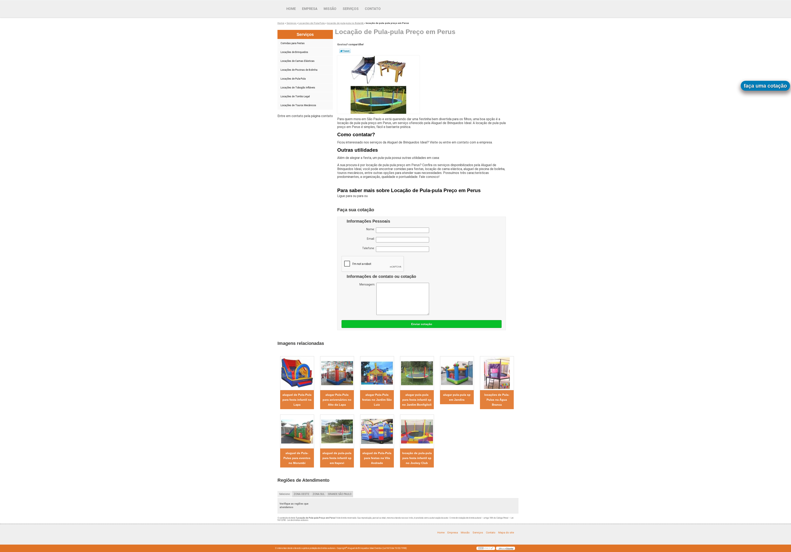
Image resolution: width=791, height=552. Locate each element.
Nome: (371, 229)
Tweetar (345, 51)
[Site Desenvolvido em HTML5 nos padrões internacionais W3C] (485, 548)
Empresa (309, 9)
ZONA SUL (318, 494)
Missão (330, 9)
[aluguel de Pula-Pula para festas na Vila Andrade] (377, 432)
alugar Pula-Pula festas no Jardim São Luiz (377, 399)
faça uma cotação (765, 86)
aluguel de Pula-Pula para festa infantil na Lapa (296, 399)
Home (291, 9)
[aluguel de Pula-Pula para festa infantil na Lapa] (297, 373)
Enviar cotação (421, 324)
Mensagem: (367, 284)
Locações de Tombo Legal (295, 96)
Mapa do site (506, 532)
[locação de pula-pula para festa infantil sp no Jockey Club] (417, 432)
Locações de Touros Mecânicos (298, 105)
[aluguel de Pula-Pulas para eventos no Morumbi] (297, 432)
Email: (371, 238)
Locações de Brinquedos (294, 52)
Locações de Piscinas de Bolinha (299, 69)
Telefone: (369, 248)
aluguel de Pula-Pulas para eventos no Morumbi (296, 458)
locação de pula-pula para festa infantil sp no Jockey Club (417, 458)
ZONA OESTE (301, 494)
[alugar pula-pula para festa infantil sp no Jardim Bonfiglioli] (417, 373)
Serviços (351, 9)
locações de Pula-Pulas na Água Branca (496, 399)
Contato (373, 9)
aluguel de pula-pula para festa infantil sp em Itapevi (336, 458)
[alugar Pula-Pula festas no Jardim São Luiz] (377, 373)
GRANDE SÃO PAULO (339, 494)
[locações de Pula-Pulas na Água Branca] (497, 373)
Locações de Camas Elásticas (298, 61)
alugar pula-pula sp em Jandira (456, 397)
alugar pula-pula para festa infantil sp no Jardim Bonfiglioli (417, 399)
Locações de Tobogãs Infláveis (298, 87)
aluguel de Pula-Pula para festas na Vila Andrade (376, 458)
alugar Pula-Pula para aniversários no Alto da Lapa (337, 399)
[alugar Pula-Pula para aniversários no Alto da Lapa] (337, 373)
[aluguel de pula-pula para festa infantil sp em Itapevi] (337, 432)
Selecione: (284, 494)
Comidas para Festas (293, 43)
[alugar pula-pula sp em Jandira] (457, 373)
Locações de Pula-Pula (293, 78)
